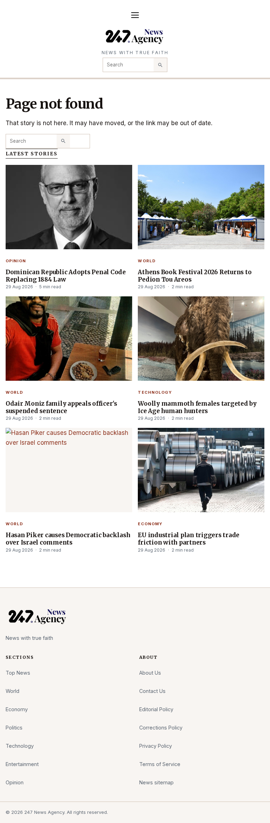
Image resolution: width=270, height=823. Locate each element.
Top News (18, 673)
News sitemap (156, 782)
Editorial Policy (156, 709)
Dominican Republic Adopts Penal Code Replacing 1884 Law (66, 275)
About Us (150, 673)
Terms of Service (159, 764)
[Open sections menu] (135, 15)
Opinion (16, 260)
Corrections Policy (160, 728)
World (147, 260)
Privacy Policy (155, 746)
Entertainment (22, 764)
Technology (155, 392)
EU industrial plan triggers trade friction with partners (188, 538)
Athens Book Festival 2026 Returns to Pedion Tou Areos (194, 275)
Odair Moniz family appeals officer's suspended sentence (61, 407)
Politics (14, 728)
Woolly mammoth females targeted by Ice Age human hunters (197, 407)
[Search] (160, 64)
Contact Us (152, 691)
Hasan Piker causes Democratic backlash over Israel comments (68, 538)
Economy (150, 523)
